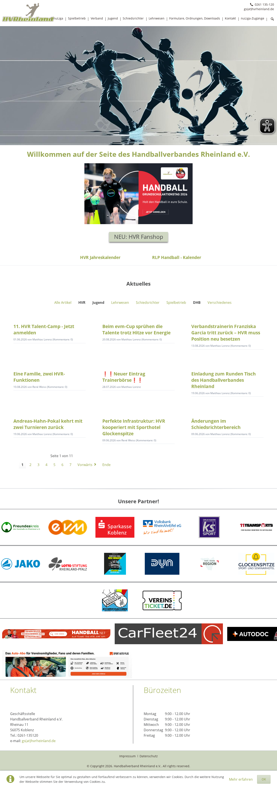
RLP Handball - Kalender (176, 257)
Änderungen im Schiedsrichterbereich (216, 424)
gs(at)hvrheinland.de (39, 740)
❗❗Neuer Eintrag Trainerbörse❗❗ (123, 377)
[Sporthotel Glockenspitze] (256, 564)
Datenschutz (149, 756)
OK (264, 779)
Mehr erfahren (241, 779)
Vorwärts (84, 464)
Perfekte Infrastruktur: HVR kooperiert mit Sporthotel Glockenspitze (133, 427)
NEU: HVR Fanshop (138, 237)
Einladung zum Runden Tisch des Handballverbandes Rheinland (223, 380)
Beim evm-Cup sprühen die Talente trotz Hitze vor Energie (136, 329)
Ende (106, 464)
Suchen (272, 19)
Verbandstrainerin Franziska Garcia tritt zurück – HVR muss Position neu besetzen (225, 332)
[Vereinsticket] (162, 600)
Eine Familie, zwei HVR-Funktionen (39, 377)
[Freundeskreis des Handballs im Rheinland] (20, 527)
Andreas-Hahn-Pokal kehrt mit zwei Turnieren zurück (47, 424)
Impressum (127, 756)
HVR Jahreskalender (100, 257)
